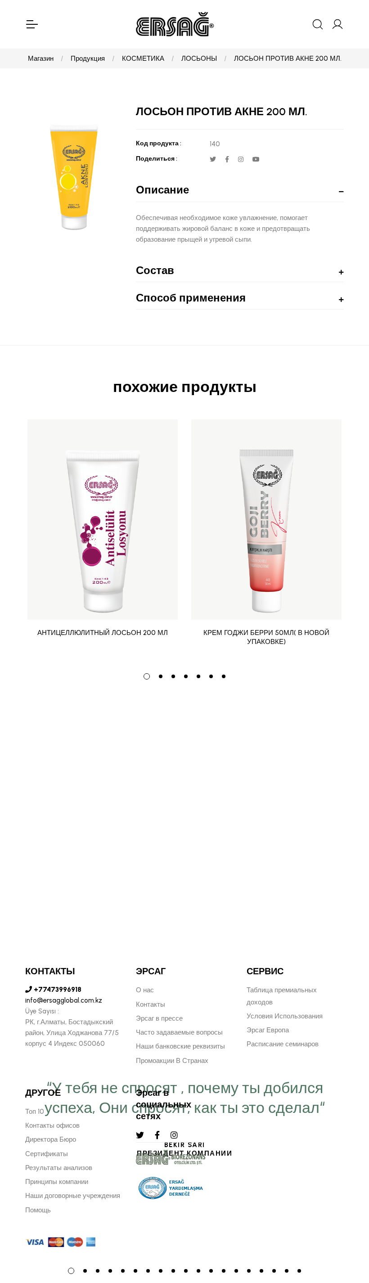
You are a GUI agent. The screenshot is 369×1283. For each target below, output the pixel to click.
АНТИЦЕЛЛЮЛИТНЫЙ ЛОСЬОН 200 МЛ (102, 633)
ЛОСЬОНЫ (199, 58)
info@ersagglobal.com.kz (63, 1000)
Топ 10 (34, 1111)
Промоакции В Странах (172, 1061)
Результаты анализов (58, 1168)
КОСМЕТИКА (143, 58)
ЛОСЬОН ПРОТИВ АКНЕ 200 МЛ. (288, 58)
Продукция (88, 58)
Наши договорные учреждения (72, 1196)
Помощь (38, 1210)
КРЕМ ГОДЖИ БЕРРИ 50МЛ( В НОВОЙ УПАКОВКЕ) (266, 637)
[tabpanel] (102, 539)
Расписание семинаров (283, 1044)
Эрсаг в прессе (159, 1018)
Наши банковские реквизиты (180, 1046)
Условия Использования (285, 1016)
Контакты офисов (52, 1125)
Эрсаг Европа (268, 1030)
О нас (145, 990)
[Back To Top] (345, 1227)
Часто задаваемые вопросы (179, 1032)
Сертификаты (46, 1154)
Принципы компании (56, 1182)
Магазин (41, 58)
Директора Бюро (50, 1139)
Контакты (150, 1004)
